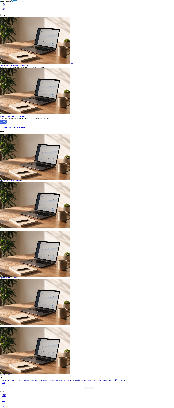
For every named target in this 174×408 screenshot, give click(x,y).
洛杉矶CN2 (49, 380)
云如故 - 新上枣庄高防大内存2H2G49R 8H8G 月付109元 (14, 65)
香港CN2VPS (108, 380)
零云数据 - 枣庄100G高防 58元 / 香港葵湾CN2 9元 (12, 116)
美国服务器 (73, 380)
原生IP (21, 380)
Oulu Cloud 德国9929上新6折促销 (5, 374)
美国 (64, 380)
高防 (124, 380)
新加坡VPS (37, 380)
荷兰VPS (82, 380)
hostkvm (4, 380)
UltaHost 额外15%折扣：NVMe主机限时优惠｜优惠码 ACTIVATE (10, 277)
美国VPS (70, 380)
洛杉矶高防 (58, 380)
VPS (13, 380)
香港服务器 (121, 380)
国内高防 (25, 380)
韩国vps (91, 380)
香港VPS (117, 380)
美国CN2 (66, 380)
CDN (2, 7)
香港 (94, 380)
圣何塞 (27, 380)
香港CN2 (100, 380)
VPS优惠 (15, 380)
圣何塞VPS (30, 380)
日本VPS (40, 380)
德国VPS (33, 380)
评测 (84, 380)
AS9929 (1, 380)
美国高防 (76, 380)
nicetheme (11, 385)
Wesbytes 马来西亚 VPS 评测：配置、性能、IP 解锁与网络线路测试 (13, 127)
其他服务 (3, 8)
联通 (79, 380)
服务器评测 (3, 6)
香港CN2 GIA (104, 380)
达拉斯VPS (86, 380)
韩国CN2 (89, 380)
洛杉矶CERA (45, 380)
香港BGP (96, 380)
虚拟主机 (3, 4)
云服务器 (3, 3)
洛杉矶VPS (54, 380)
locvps (12, 380)
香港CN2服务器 (112, 380)
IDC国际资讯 (8, 380)
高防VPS (126, 380)
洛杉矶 (43, 380)
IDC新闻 (3, 9)
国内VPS (23, 380)
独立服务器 (3, 5)
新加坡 (35, 380)
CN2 (2, 380)
